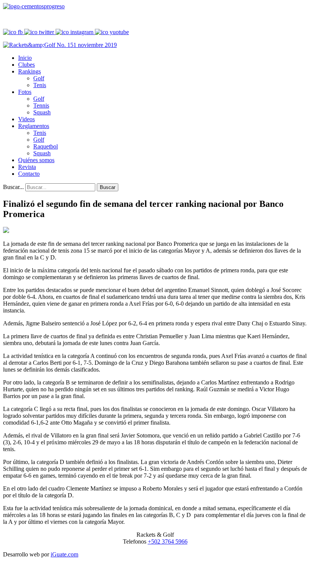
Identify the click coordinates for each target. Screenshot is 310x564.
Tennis (41, 105)
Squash (42, 112)
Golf (38, 78)
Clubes (26, 64)
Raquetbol (45, 146)
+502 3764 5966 (168, 541)
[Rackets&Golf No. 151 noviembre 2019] (60, 45)
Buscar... (13, 187)
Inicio (25, 58)
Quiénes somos (36, 160)
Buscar (107, 187)
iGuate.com (64, 554)
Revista (27, 167)
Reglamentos (33, 126)
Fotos (24, 92)
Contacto (29, 173)
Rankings (29, 71)
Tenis (39, 85)
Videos (26, 119)
